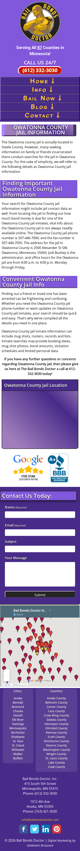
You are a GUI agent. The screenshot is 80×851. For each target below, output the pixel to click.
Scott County (56, 737)
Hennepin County (57, 724)
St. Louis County (56, 758)
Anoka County (56, 698)
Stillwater (17, 750)
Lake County (56, 762)
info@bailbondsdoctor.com (40, 820)
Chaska (18, 711)
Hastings (18, 724)
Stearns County (56, 745)
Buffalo (18, 758)
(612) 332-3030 (40, 70)
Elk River (18, 720)
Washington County (56, 750)
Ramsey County (56, 732)
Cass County (56, 711)
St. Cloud (18, 745)
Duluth (18, 715)
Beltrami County (56, 702)
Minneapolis (17, 728)
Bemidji (18, 702)
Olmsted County (56, 728)
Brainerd (18, 707)
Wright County (56, 754)
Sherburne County (56, 741)
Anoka (18, 698)
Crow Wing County (56, 715)
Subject (10, 541)
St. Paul (18, 741)
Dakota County (56, 720)
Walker (18, 754)
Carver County (56, 707)
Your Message (16, 558)
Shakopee (18, 737)
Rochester (18, 732)
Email (15, 525)
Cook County (56, 767)
